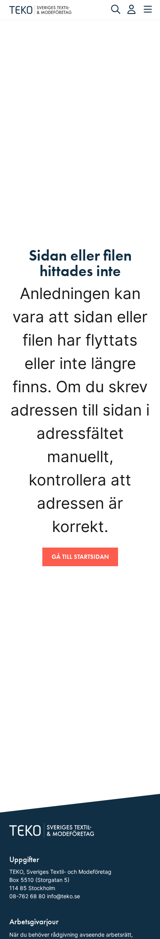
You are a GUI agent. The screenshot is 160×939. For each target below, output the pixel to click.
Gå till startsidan (80, 556)
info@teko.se (63, 896)
